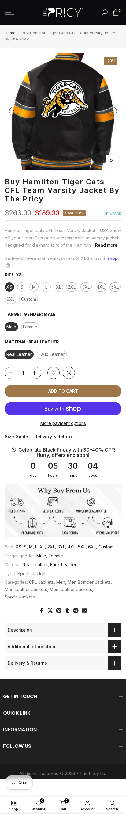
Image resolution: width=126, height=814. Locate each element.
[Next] (112, 111)
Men (60, 582)
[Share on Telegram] (76, 610)
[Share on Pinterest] (58, 610)
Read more (106, 245)
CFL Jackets (41, 582)
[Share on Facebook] (41, 610)
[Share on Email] (84, 610)
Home (10, 32)
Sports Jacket (31, 573)
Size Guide (16, 436)
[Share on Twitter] (50, 610)
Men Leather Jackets (26, 589)
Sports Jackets (20, 596)
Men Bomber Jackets (89, 582)
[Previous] (13, 111)
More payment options (63, 423)
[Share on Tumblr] (67, 610)
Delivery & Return (53, 436)
